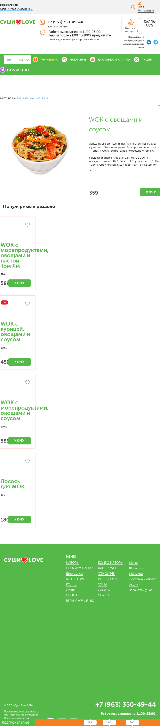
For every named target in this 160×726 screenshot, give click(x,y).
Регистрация (146, 10)
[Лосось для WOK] (16, 468)
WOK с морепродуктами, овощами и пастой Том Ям (25, 255)
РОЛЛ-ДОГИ (107, 579)
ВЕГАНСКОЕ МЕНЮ (80, 601)
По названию (25, 98)
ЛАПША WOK (107, 568)
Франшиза (136, 568)
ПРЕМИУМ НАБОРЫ (80, 568)
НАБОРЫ (72, 562)
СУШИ (70, 590)
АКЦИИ (147, 59)
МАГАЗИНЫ (77, 59)
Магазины (136, 573)
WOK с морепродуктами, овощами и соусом (25, 410)
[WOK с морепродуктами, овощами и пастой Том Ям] (16, 231)
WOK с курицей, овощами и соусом (15, 332)
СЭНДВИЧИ (106, 573)
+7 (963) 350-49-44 (65, 22)
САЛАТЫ (104, 590)
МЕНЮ (24, 59)
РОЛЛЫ (71, 584)
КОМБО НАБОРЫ (110, 562)
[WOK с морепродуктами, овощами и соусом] (16, 389)
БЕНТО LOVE (75, 579)
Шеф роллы (74, 573)
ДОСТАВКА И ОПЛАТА (114, 59)
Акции (133, 584)
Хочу (19, 283)
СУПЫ (102, 584)
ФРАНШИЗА (49, 59)
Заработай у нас (141, 590)
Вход (141, 6)
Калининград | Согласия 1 (16, 8)
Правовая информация (16, 718)
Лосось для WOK (13, 484)
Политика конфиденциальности (21, 711)
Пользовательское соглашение (21, 714)
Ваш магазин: (9, 4)
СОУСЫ (103, 595)
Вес (38, 98)
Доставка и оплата (142, 579)
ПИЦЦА (71, 595)
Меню (133, 562)
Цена (45, 98)
